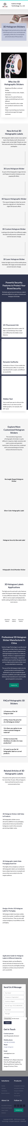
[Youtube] (18, 1106)
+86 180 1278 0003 (9, 1042)
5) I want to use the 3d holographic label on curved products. (13, 751)
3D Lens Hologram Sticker (14, 169)
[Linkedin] (24, 1106)
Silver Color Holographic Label (14, 511)
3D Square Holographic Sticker (14, 199)
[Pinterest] (21, 1106)
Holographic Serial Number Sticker (14, 570)
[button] (14, 12)
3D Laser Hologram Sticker (14, 259)
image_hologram (8, 1047)
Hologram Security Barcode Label (14, 540)
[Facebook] (15, 1106)
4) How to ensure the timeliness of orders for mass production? (13, 741)
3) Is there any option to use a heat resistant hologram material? (13, 730)
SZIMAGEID (23, 1121)
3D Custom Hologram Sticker (14, 229)
